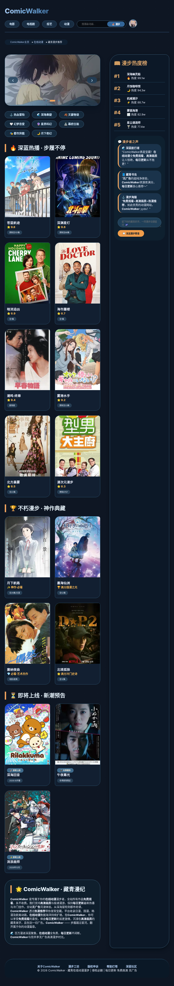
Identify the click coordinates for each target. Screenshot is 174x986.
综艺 (49, 24)
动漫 (66, 24)
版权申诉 (93, 966)
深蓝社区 (131, 966)
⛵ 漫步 (116, 24)
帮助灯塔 (112, 966)
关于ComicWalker (48, 966)
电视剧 (31, 24)
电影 (12, 24)
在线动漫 (38, 42)
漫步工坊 (73, 966)
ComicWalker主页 (19, 42)
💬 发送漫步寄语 (131, 233)
